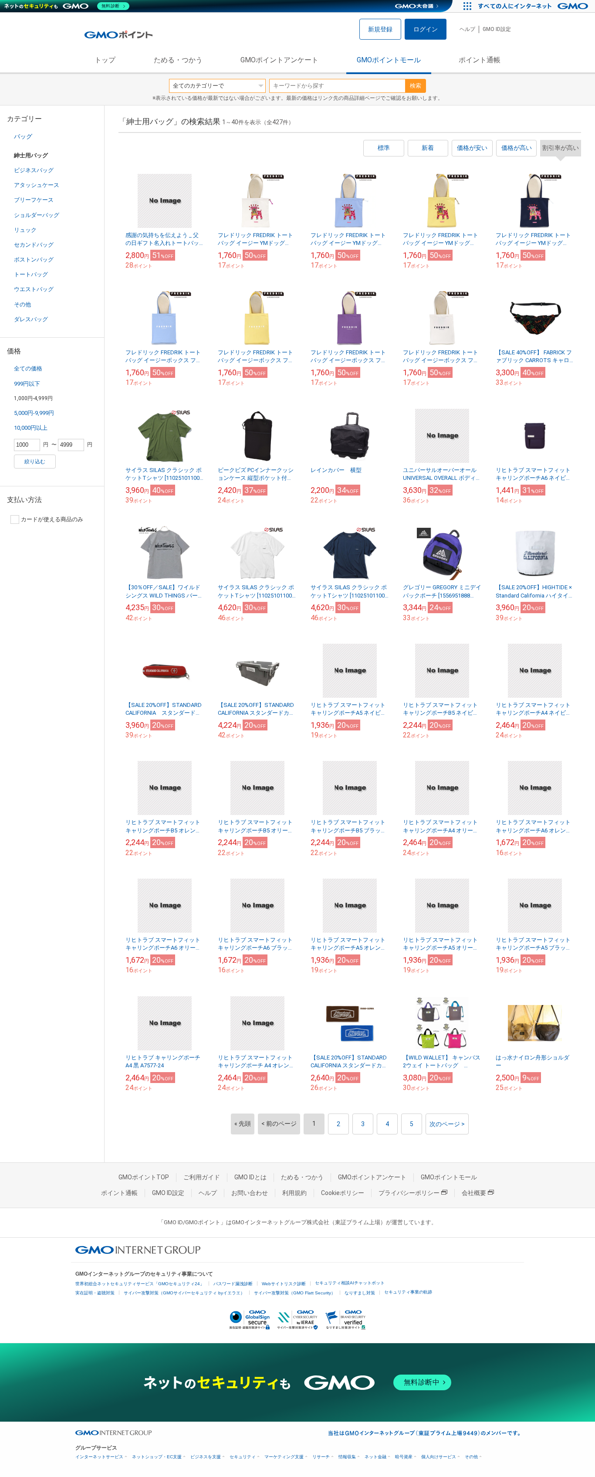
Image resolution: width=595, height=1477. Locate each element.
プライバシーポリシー (409, 1192)
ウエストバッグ (34, 289)
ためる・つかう (178, 60)
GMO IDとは (250, 1177)
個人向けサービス (438, 1456)
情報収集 (347, 1456)
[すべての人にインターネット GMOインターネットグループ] (534, 6)
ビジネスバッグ (34, 170)
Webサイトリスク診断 (284, 1283)
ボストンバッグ (34, 259)
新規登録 (380, 29)
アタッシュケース (36, 185)
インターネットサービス (99, 1456)
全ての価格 (28, 368)
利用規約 (294, 1192)
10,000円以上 (30, 427)
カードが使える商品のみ (52, 519)
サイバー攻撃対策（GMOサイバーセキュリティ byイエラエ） (184, 1292)
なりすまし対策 (360, 1292)
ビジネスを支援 (205, 1456)
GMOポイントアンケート (279, 60)
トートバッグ (31, 274)
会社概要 (474, 1192)
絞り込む (34, 461)
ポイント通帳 (479, 60)
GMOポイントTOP (143, 1177)
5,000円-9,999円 (34, 413)
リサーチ (321, 1456)
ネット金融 (375, 1456)
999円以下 (27, 383)
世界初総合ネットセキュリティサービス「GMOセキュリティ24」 (139, 1283)
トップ (105, 60)
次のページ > (447, 1123)
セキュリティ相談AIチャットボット (350, 1282)
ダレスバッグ (31, 319)
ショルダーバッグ (36, 215)
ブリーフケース (34, 200)
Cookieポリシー (342, 1192)
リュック (25, 230)
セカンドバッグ (34, 244)
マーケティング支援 (284, 1456)
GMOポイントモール (389, 60)
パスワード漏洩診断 (233, 1283)
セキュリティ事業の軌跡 (408, 1292)
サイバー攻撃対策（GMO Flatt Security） (294, 1292)
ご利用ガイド (201, 1177)
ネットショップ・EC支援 (157, 1456)
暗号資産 (403, 1456)
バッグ (23, 136)
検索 (415, 85)
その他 (22, 304)
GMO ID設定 (497, 29)
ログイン (425, 29)
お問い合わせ (249, 1192)
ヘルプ (467, 29)
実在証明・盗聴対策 (95, 1292)
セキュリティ (243, 1456)
